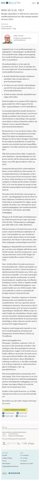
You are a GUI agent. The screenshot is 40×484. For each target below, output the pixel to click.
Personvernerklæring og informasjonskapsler (14, 438)
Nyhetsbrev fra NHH (26, 463)
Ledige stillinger (7, 458)
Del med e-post (23, 416)
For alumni (23, 461)
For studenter (24, 455)
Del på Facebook (9, 413)
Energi (14, 28)
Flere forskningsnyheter (14, 410)
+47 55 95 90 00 (13, 434)
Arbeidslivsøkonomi (6, 28)
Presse (4, 461)
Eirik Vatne (18, 36)
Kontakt (4, 455)
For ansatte (23, 458)
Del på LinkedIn (9, 416)
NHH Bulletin (6, 463)
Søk (35, 427)
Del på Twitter (23, 413)
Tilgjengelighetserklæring (10, 466)
